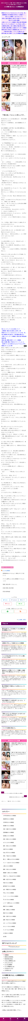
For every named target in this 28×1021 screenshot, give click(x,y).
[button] (25, 475)
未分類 (4, 936)
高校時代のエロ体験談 (8, 819)
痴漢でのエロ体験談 (8, 906)
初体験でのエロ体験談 (8, 825)
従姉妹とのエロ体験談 (8, 835)
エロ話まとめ (8, 970)
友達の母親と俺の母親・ (9, 588)
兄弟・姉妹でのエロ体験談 (9, 829)
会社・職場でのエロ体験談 (9, 889)
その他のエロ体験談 (8, 933)
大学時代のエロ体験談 (8, 822)
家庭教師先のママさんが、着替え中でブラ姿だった (13, 574)
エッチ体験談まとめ (9, 966)
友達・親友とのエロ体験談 (9, 839)
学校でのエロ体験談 (8, 882)
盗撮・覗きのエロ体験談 (9, 919)
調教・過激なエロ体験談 (9, 909)
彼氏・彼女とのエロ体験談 (9, 845)
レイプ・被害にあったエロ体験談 (11, 903)
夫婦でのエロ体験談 (8, 849)
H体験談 (7, 954)
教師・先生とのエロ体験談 (8, 567)
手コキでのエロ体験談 (8, 899)
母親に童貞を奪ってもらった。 (10, 584)
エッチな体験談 (6, 570)
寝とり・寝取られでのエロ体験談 (11, 859)
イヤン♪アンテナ (9, 962)
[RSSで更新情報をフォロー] (20, 611)
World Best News (9, 958)
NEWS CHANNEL (9, 956)
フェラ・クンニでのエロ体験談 (10, 896)
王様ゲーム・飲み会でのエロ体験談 (11, 876)
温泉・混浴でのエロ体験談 (9, 916)
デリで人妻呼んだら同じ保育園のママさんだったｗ (13, 579)
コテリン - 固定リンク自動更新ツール (25, 33)
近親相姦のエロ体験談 (8, 832)
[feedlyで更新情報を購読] (7, 611)
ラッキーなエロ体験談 (8, 929)
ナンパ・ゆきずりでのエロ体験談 (11, 862)
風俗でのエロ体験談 (8, 913)
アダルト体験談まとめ (10, 960)
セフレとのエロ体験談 (8, 842)
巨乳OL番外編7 (6, 591)
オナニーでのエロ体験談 (9, 926)
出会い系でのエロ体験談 (9, 852)
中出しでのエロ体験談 (8, 892)
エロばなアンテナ (9, 968)
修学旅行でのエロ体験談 (9, 886)
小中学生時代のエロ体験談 (9, 815)
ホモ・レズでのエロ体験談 (9, 923)
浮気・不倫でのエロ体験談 (9, 856)
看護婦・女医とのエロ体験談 (10, 872)
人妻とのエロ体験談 (8, 866)
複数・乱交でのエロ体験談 (9, 879)
